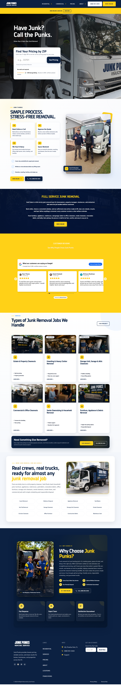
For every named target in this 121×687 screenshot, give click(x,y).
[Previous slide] (15, 278)
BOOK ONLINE (109, 4)
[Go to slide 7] (56, 293)
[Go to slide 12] (62, 293)
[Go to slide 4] (52, 293)
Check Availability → (86, 443)
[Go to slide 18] (70, 293)
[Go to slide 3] (50, 293)
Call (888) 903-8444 (34, 178)
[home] (11, 4)
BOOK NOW (67, 11)
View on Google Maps (95, 264)
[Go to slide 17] (69, 293)
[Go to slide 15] (66, 293)
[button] (46, 4)
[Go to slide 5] (53, 293)
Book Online (16, 178)
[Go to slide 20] (73, 293)
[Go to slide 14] (65, 293)
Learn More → (16, 379)
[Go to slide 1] (47, 293)
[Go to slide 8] (57, 293)
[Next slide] (105, 278)
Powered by (60, 297)
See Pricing (53, 60)
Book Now (102, 650)
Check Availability (103, 323)
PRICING (72, 4)
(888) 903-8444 (95, 4)
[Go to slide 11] (61, 293)
